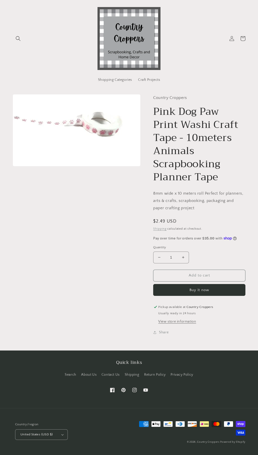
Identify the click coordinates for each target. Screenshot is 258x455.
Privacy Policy (182, 375)
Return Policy (155, 375)
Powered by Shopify (232, 442)
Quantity (159, 247)
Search (70, 375)
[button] (18, 38)
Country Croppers (208, 442)
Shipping (160, 228)
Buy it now (199, 290)
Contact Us (111, 375)
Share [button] (164, 332)
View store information (177, 322)
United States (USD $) (36, 434)
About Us (88, 375)
